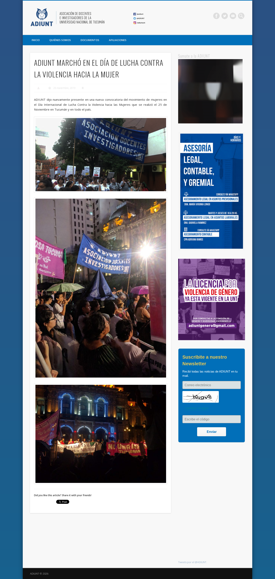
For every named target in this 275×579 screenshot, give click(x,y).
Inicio (36, 40)
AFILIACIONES (117, 40)
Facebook (216, 16)
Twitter (224, 16)
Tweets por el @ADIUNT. (192, 562)
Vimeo (233, 16)
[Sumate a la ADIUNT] (210, 122)
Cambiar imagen (197, 408)
